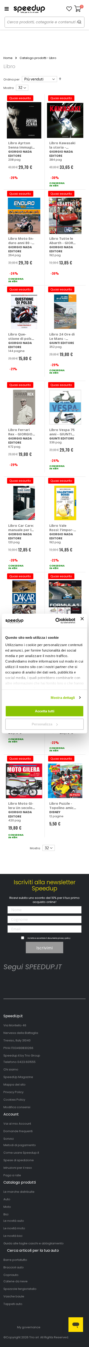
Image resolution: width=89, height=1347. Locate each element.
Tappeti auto (12, 1304)
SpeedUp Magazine (18, 1077)
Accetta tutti (44, 711)
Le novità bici (12, 1236)
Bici (5, 1214)
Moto (7, 1207)
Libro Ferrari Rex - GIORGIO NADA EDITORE (20, 434)
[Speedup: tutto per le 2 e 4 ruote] (29, 9)
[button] (69, 9)
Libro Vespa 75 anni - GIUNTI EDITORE (62, 434)
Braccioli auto (13, 1267)
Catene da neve (15, 1281)
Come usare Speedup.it (21, 1152)
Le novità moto (14, 1228)
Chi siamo (10, 1069)
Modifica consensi (16, 1107)
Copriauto (10, 1275)
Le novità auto (13, 1221)
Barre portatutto (15, 1260)
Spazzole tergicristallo (20, 1289)
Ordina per (11, 79)
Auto (6, 1199)
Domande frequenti (18, 1131)
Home (8, 58)
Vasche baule (13, 1296)
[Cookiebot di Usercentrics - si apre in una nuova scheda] (56, 621)
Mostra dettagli (63, 698)
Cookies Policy (14, 1099)
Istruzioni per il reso (17, 1168)
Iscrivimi (44, 947)
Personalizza (42, 724)
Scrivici (8, 1139)
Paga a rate (12, 1175)
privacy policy (64, 938)
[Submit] (79, 22)
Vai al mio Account (17, 1123)
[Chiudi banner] (82, 620)
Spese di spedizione (18, 1160)
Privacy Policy (13, 1092)
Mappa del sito (14, 1084)
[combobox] (44, 22)
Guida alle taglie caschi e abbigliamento (33, 1243)
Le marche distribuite (18, 1192)
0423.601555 (26, 1062)
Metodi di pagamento (19, 1145)
